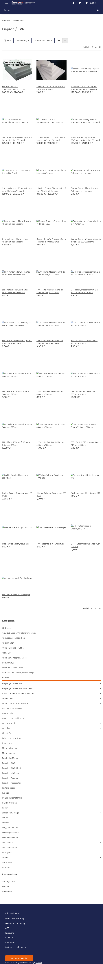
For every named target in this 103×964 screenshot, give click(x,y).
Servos (5, 817)
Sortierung (22, 40)
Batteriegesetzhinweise (15, 947)
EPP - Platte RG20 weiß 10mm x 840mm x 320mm (16, 443)
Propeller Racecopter (11, 783)
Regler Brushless (9, 802)
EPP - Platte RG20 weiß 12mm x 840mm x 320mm (50, 443)
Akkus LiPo (7, 652)
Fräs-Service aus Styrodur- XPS (16, 543)
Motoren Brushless (10, 748)
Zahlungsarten (8, 881)
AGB (7, 928)
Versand (6, 886)
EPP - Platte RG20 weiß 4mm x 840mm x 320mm (84, 342)
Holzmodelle (7, 713)
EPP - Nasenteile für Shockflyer (50, 543)
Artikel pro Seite (42, 40)
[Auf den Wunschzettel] (28, 60)
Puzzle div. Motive (10, 758)
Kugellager (7, 728)
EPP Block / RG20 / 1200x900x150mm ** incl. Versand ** (13, 88)
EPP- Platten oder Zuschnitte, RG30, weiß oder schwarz (15, 291)
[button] (73, 3)
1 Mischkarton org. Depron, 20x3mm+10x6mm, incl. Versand (85, 138)
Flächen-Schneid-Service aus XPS (85, 493)
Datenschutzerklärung (15, 923)
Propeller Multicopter (11, 773)
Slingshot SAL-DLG (10, 827)
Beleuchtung (8, 662)
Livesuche (9, 933)
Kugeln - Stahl (8, 723)
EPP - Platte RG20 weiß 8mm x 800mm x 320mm (84, 392)
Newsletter (7, 891)
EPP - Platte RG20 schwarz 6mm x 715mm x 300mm (86, 443)
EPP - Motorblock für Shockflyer (16, 594)
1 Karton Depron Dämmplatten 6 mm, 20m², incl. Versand (17, 189)
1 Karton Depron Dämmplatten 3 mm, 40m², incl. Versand (51, 189)
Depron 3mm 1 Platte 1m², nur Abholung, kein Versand (15, 240)
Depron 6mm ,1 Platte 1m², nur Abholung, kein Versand (84, 189)
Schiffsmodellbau (10, 837)
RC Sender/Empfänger (12, 798)
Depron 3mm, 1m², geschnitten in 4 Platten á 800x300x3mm (51, 240)
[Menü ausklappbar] (6, 1)
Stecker (5, 822)
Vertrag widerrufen (19, 958)
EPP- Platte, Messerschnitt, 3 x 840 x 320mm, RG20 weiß (84, 291)
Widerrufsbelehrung (14, 918)
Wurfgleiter (7, 852)
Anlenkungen (8, 643)
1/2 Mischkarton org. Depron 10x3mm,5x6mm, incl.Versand (84, 88)
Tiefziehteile (7, 842)
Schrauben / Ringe (10, 812)
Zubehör (6, 857)
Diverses (6, 867)
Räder (5, 807)
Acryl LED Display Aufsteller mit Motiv (19, 633)
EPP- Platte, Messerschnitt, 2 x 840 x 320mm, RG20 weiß (49, 291)
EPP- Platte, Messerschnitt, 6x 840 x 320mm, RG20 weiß (17, 342)
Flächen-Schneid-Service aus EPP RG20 (51, 494)
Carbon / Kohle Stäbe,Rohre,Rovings (18, 672)
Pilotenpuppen (8, 788)
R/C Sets (6, 793)
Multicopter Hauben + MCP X (15, 703)
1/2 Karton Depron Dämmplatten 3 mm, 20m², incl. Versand (51, 138)
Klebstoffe (6, 733)
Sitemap (9, 937)
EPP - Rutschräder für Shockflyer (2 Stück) (85, 545)
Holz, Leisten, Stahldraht (13, 718)
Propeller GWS (8, 763)
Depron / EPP (8, 677)
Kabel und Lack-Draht (12, 738)
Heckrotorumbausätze (12, 708)
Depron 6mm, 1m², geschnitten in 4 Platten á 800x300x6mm (86, 240)
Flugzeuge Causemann (12, 683)
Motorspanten (8, 753)
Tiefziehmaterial (9, 847)
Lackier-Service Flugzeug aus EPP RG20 (17, 494)
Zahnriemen (7, 862)
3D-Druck (6, 628)
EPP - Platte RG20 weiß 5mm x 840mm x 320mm (15, 392)
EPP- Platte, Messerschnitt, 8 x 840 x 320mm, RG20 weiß (49, 342)
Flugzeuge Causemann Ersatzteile (17, 688)
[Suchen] (98, 10)
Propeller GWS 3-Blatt (11, 768)
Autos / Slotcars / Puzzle (13, 648)
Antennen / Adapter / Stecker (15, 657)
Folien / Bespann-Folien (12, 667)
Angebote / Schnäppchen (13, 638)
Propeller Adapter (10, 778)
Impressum (10, 942)
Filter (8, 40)
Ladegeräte (7, 743)
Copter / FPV (7, 698)
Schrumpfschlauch (10, 832)
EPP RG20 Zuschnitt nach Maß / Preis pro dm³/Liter (50, 88)
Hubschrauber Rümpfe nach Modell (18, 693)
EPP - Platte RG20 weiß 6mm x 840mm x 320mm (49, 392)
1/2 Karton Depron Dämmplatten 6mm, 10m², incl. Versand (17, 138)
